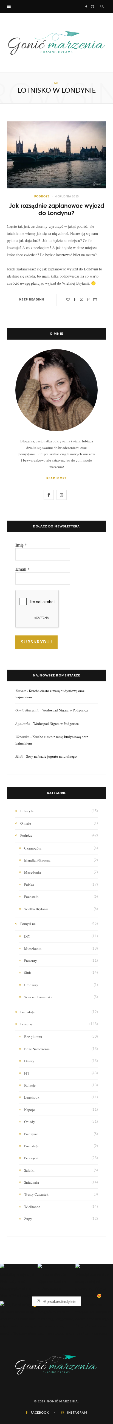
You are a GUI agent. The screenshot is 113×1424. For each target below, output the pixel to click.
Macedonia (32, 872)
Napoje (29, 1109)
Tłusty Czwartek (36, 1194)
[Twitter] (81, 299)
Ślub (27, 972)
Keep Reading (31, 299)
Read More (56, 478)
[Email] (95, 299)
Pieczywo (31, 1133)
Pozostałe (31, 896)
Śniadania (31, 1182)
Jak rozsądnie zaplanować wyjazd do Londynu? (56, 209)
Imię (21, 545)
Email (22, 569)
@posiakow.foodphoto (59, 1301)
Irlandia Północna (37, 860)
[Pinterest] (88, 299)
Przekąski (31, 1157)
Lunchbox (31, 1097)
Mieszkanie (32, 948)
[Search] (102, 6)
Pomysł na (28, 923)
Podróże (42, 196)
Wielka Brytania (36, 908)
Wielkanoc (32, 1206)
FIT (26, 1073)
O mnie (25, 823)
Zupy (28, 1218)
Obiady (29, 1121)
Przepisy (26, 1024)
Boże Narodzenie (37, 1048)
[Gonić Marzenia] (56, 43)
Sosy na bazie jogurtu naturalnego (51, 756)
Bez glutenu (33, 1036)
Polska (29, 884)
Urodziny (31, 984)
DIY (27, 936)
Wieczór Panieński (38, 996)
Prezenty (30, 960)
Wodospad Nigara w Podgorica (65, 710)
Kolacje (30, 1085)
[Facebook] (75, 299)
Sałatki (29, 1170)
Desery (29, 1060)
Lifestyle (26, 811)
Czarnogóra (32, 848)
